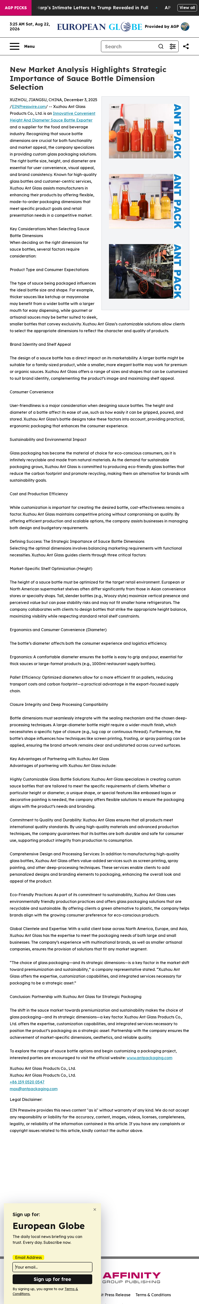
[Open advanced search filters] (172, 46)
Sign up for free (52, 1279)
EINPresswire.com (29, 106)
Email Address (28, 1257)
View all (187, 7)
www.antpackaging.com (149, 1057)
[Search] (161, 46)
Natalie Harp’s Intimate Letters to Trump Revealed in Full (83, 7)
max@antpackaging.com (34, 1088)
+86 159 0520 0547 (27, 1082)
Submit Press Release (111, 1294)
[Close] (94, 1209)
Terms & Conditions (153, 1294)
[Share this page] (185, 46)
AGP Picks (16, 7)
